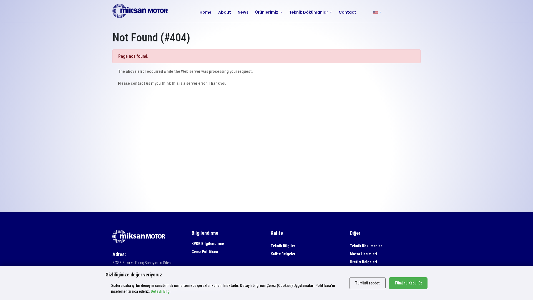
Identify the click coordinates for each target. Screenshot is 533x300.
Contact (347, 12)
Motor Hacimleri (363, 254)
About (224, 12)
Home (206, 12)
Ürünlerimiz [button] (267, 12)
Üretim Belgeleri (363, 262)
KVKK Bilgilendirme (208, 243)
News (243, 12)
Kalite (277, 233)
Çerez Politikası (205, 251)
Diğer (355, 233)
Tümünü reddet (367, 283)
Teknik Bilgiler (283, 246)
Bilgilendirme (205, 233)
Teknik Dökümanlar (366, 246)
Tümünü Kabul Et (408, 283)
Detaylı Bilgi (160, 291)
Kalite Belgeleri (283, 254)
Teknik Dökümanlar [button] (309, 12)
